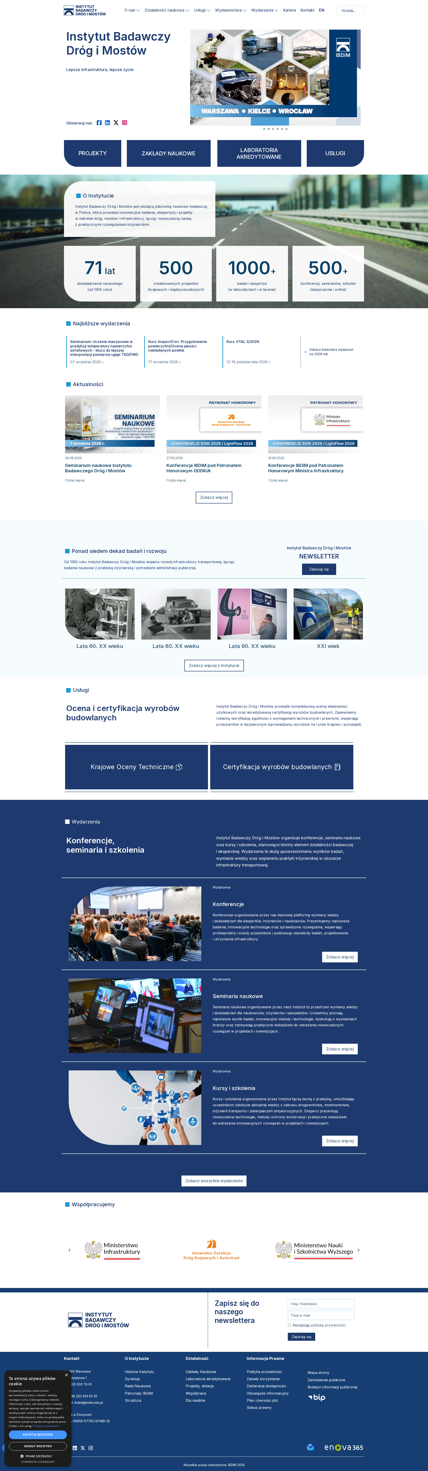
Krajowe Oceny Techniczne (132, 767)
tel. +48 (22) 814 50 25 (80, 1396)
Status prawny (259, 1407)
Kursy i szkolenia (234, 1088)
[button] (38, 1456)
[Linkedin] (76, 1447)
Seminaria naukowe (238, 996)
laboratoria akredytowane (259, 153)
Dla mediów (195, 1400)
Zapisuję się (319, 569)
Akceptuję (319, 1325)
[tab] (264, 129)
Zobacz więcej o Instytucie (214, 665)
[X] (117, 123)
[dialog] (37, 1418)
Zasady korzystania (263, 1379)
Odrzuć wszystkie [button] (38, 1446)
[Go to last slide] (69, 1250)
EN (321, 10)
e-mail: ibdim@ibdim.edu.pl (83, 1402)
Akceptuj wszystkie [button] (38, 1434)
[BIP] (316, 1398)
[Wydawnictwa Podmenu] (245, 10)
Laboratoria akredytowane (208, 1379)
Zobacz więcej (214, 497)
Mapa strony (318, 1372)
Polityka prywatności (264, 1371)
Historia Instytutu (139, 1371)
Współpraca (196, 1393)
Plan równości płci (262, 1400)
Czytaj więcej (74, 480)
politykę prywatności (328, 1325)
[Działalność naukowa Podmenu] (187, 10)
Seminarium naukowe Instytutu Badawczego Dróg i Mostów (98, 468)
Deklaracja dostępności (266, 1386)
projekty (93, 153)
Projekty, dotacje (200, 1386)
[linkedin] (109, 123)
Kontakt (307, 10)
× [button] (66, 1375)
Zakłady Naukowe (201, 1371)
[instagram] (126, 123)
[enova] (344, 1448)
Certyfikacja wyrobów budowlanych (277, 767)
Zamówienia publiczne (326, 1380)
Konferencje (228, 904)
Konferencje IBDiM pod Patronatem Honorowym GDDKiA (204, 468)
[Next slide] (358, 77)
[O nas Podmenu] (138, 10)
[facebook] (101, 123)
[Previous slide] (192, 77)
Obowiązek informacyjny (268, 1393)
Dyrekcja (132, 1379)
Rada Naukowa (138, 1386)
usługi (335, 153)
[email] (310, 1447)
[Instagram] (92, 1447)
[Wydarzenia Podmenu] (276, 10)
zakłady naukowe (169, 153)
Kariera (289, 10)
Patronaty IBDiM (139, 1393)
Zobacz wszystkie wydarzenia (214, 1180)
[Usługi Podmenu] (209, 10)
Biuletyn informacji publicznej (332, 1387)
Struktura (133, 1400)
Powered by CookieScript (38, 1461)
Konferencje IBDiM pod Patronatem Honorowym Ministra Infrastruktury (306, 468)
